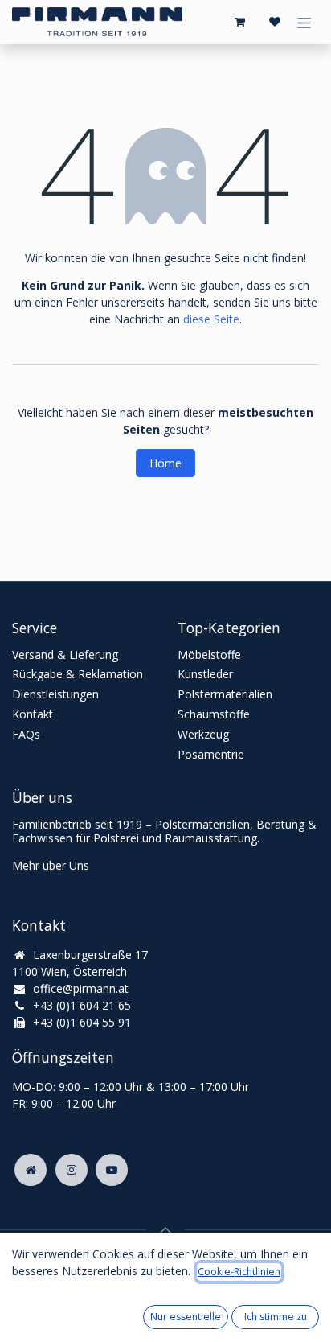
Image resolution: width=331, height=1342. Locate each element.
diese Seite (211, 319)
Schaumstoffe (214, 714)
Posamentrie (211, 754)
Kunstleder (205, 673)
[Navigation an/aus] (304, 22)
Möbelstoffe (209, 654)
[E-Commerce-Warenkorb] (239, 21)
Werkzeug (203, 734)
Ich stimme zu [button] (275, 1316)
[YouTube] (112, 1170)
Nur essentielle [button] (185, 1316)
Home (165, 463)
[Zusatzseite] (30, 1170)
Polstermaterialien (225, 694)
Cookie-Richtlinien (239, 1271)
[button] (165, 1230)
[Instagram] (71, 1170)
